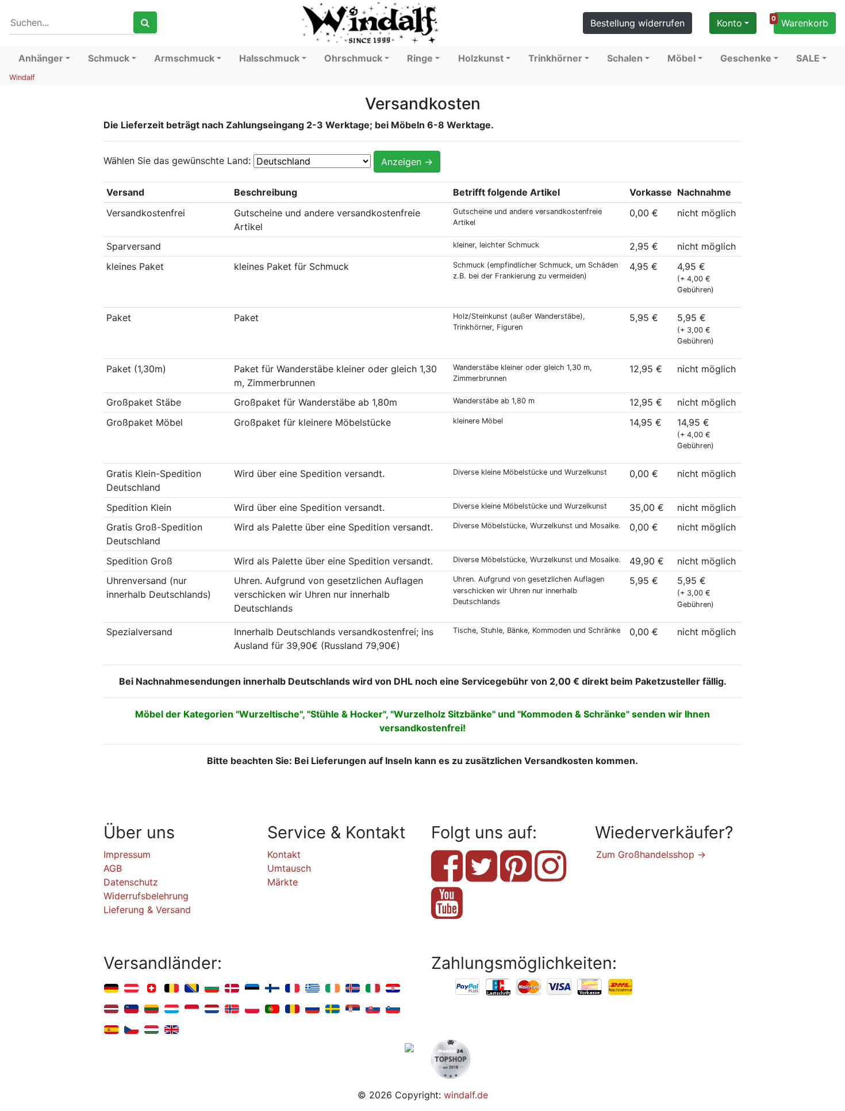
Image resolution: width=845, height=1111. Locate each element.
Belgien (171, 989)
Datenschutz (130, 882)
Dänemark (232, 989)
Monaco (192, 1009)
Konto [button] (729, 23)
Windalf (22, 77)
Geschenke (745, 58)
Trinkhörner (555, 58)
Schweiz (151, 989)
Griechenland (312, 989)
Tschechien (131, 1030)
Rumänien (292, 1009)
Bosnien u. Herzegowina (192, 989)
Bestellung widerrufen (637, 23)
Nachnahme (620, 987)
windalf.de (466, 1095)
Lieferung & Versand (147, 909)
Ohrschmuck (353, 58)
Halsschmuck (269, 58)
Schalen (625, 58)
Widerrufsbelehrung (146, 896)
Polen (252, 1009)
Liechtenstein (131, 1009)
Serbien (352, 1009)
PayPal (468, 987)
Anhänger (40, 58)
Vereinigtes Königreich (171, 1030)
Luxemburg (171, 1009)
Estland (252, 989)
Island (352, 989)
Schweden (332, 1009)
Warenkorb (801, 21)
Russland (312, 1009)
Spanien (111, 1030)
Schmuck (108, 58)
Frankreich (292, 989)
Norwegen (232, 1009)
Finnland (272, 989)
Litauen (151, 1009)
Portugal (272, 1009)
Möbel (681, 58)
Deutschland (111, 989)
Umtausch (289, 868)
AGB (112, 868)
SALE (808, 58)
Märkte (282, 882)
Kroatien (393, 989)
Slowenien (393, 1009)
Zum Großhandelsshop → (651, 854)
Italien (373, 989)
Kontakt (284, 854)
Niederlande (212, 1009)
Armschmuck (184, 58)
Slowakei (373, 1009)
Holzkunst (481, 58)
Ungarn (151, 1030)
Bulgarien (212, 989)
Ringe (420, 58)
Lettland (111, 1009)
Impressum (127, 854)
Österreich (131, 989)
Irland (332, 989)
